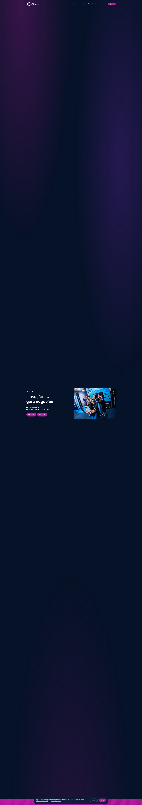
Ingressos (112, 4)
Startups (97, 4)
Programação (82, 4)
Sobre (75, 4)
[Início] (32, 4)
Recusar (93, 800)
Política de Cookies (56, 801)
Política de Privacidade (42, 801)
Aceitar (102, 800)
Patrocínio (90, 4)
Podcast (104, 4)
